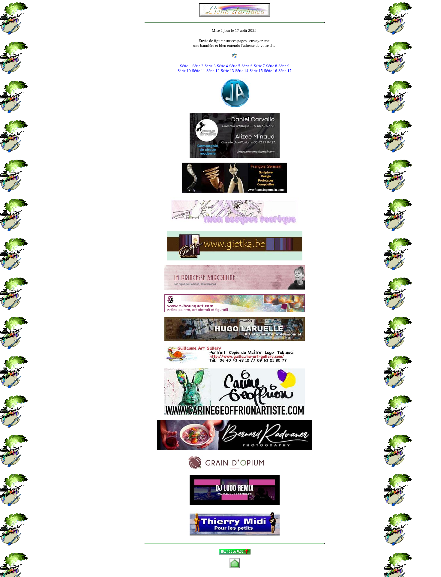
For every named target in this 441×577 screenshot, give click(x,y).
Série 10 (184, 70)
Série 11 (198, 70)
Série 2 (197, 66)
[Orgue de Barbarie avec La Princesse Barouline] (234, 277)
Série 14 (241, 70)
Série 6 (247, 66)
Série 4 (222, 66)
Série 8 (271, 66)
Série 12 (213, 70)
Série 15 (256, 70)
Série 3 (210, 66)
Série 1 (185, 66)
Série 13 (227, 70)
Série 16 (270, 70)
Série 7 (259, 66)
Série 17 (285, 70)
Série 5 (234, 66)
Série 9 (284, 66)
